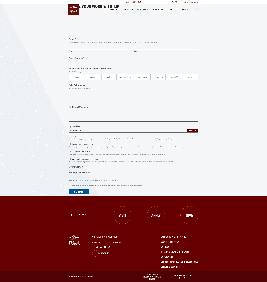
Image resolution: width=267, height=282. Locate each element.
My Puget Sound (192, 2)
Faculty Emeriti (141, 77)
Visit (127, 2)
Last (135, 51)
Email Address (76, 57)
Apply (133, 2)
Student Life (158, 9)
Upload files (74, 126)
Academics (126, 9)
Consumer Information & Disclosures (179, 261)
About (112, 9)
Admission (141, 9)
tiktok (109, 247)
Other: (190, 77)
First (70, 51)
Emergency (166, 246)
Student (109, 77)
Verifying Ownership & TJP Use (83, 144)
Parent (92, 77)
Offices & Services (170, 266)
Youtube (105, 247)
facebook (93, 247)
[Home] (74, 240)
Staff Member (158, 77)
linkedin (101, 247)
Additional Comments (79, 106)
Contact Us (103, 253)
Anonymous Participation (81, 151)
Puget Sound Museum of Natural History (152, 277)
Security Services (170, 241)
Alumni (185, 9)
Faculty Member (125, 77)
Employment (167, 256)
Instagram (97, 247)
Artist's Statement (77, 84)
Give (139, 2)
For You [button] (174, 2)
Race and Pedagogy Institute (183, 276)
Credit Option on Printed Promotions (85, 159)
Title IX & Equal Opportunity (175, 251)
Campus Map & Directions (173, 236)
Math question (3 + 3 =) (80, 172)
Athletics (174, 9)
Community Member (174, 77)
